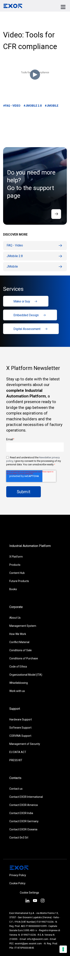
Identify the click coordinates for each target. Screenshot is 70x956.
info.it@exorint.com (37, 939)
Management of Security (24, 743)
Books (13, 589)
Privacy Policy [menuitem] (17, 875)
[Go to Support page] (56, 214)
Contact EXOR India (21, 813)
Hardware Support (20, 719)
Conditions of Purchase (23, 658)
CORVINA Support (20, 735)
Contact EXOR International (26, 796)
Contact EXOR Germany (23, 821)
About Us (15, 617)
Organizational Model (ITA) (25, 674)
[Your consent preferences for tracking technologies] (63, 949)
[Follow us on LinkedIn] (27, 901)
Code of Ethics (18, 666)
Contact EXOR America (23, 805)
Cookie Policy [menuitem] (17, 883)
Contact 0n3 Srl (18, 837)
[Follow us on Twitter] (35, 901)
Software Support (20, 727)
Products (14, 564)
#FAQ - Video (11, 105)
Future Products (19, 581)
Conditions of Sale (20, 650)
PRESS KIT (15, 760)
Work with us (17, 691)
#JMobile (51, 105)
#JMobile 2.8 (33, 105)
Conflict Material (19, 642)
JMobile (12, 266)
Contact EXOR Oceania (23, 829)
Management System (22, 625)
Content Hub (17, 572)
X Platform (16, 556)
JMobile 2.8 (15, 256)
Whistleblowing (18, 682)
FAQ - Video (15, 245)
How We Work (17, 634)
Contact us (16, 788)
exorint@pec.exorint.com (28, 943)
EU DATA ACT (17, 752)
